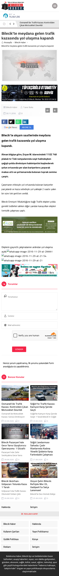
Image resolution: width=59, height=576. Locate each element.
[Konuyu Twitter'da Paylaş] (11, 121)
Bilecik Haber (20, 42)
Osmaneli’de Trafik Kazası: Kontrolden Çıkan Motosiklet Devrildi (37, 24)
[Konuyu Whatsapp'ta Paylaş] (18, 121)
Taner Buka (28, 107)
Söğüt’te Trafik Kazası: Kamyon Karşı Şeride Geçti (42, 406)
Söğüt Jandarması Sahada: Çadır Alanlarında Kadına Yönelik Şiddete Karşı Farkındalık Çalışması (41, 448)
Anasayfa (8, 42)
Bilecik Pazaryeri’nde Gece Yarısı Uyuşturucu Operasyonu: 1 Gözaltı (14, 445)
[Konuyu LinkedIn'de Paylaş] (25, 121)
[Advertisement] (29, 546)
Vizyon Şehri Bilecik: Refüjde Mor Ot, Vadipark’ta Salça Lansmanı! (41, 485)
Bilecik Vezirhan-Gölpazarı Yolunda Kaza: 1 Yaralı (14, 484)
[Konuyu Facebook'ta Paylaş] (5, 121)
